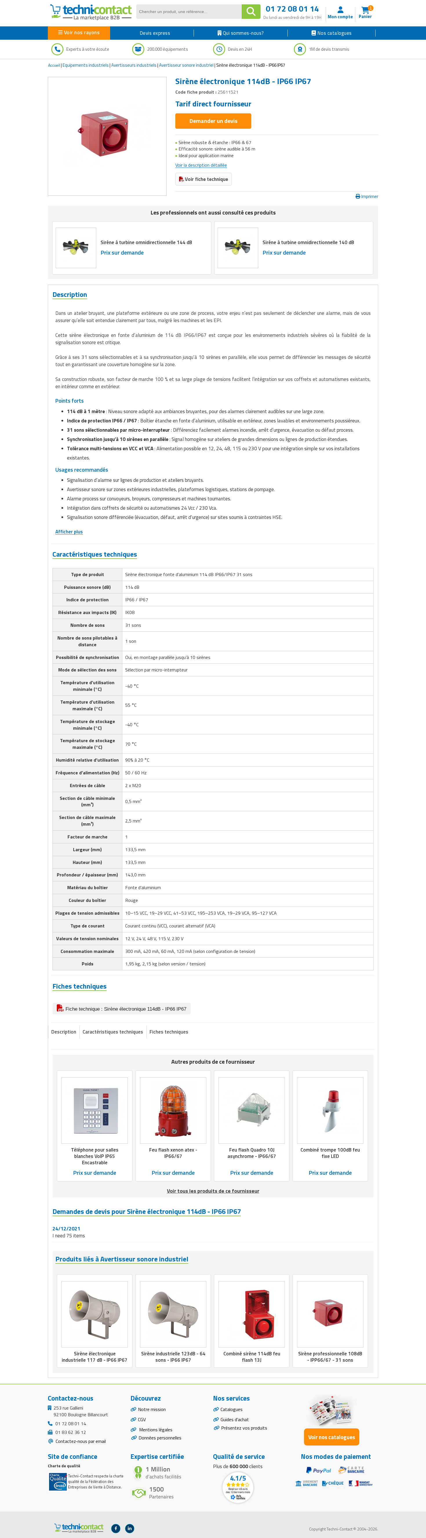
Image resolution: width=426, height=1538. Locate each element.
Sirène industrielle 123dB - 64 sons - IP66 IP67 (173, 1357)
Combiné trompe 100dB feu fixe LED (330, 1153)
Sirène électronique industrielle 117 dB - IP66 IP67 (95, 1357)
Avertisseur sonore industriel (186, 65)
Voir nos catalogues (331, 1437)
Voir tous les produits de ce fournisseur (213, 1191)
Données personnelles (160, 1438)
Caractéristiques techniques (113, 1032)
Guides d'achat (235, 1419)
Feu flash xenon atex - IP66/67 (173, 1153)
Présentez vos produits (244, 1428)
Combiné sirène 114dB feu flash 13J (251, 1357)
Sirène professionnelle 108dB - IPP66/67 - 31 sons (330, 1357)
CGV (142, 1419)
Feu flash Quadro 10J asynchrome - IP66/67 (251, 1153)
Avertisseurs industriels (133, 65)
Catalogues (232, 1409)
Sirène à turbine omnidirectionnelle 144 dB (146, 242)
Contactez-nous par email (80, 1441)
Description (63, 1032)
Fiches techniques (169, 1032)
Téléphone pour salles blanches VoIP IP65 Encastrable (95, 1156)
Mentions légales (155, 1429)
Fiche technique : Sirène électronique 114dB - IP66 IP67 (125, 1009)
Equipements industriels (86, 65)
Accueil (54, 65)
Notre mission (152, 1409)
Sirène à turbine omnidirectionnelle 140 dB (308, 242)
